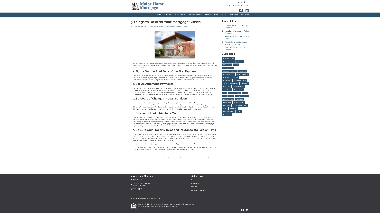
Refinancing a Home (181, 26)
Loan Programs (179, 15)
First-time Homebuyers (156, 26)
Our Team (224, 15)
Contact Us (234, 15)
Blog (216, 15)
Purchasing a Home (169, 26)
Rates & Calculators (195, 15)
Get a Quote (245, 15)
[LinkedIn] (246, 10)
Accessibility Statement (198, 190)
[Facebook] (241, 10)
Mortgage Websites (144, 206)
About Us (208, 15)
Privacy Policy (195, 183)
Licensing (194, 180)
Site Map (194, 187)
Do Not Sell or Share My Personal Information (145, 198)
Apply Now (167, 15)
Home (159, 15)
